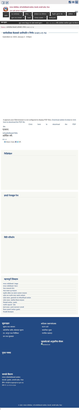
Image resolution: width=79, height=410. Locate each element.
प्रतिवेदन (70, 14)
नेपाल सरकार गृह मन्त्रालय (10, 291)
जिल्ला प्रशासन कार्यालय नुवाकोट (11, 309)
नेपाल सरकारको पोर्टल (9, 288)
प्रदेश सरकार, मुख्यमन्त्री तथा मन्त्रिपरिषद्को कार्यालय (17, 298)
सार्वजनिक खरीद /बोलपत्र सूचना (13, 330)
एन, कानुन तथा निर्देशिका (11, 333)
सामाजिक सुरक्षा (47, 330)
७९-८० (5, 139)
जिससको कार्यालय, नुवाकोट (10, 302)
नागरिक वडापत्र (47, 333)
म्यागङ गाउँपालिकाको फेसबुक (10, 283)
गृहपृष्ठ (6, 15)
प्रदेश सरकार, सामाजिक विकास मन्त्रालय (13, 300)
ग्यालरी (29, 18)
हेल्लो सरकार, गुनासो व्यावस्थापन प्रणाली (13, 307)
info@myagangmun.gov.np (14, 382)
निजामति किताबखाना (8, 312)
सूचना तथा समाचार (9, 327)
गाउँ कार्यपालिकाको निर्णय (10, 133)
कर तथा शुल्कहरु (8, 336)
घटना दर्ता (45, 327)
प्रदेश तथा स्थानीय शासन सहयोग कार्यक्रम (14, 295)
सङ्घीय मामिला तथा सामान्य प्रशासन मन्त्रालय (15, 293)
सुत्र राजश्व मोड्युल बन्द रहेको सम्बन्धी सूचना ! (29, 23)
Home (3, 27)
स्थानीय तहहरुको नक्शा (9, 305)
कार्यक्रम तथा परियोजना (39, 14)
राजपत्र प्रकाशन (38, 18)
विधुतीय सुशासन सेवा (57, 14)
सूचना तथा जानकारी (16, 18)
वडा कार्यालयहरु (15, 14)
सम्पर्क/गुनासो (52, 18)
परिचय (26, 14)
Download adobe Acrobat (61, 120)
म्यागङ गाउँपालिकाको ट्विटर (10, 286)
